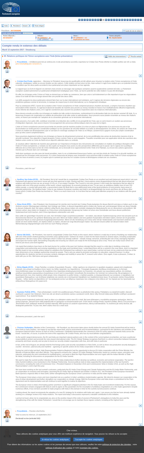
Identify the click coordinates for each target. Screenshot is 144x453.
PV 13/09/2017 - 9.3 (80, 38)
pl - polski (125, 20)
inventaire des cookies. (89, 448)
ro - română (130, 20)
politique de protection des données (116, 444)
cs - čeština (85, 20)
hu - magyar (117, 20)
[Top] (140, 76)
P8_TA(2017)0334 (115, 38)
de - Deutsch (90, 20)
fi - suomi (138, 20)
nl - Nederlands (122, 20)
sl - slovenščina (135, 20)
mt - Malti (119, 20)
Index (6, 26)
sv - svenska (141, 20)
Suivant (25, 26)
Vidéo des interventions (117, 56)
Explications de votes (81, 39)
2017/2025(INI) (16, 30)
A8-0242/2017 (8, 38)
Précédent (16, 26)
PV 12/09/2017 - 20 (44, 38)
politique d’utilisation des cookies (59, 448)
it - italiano (109, 20)
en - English (98, 20)
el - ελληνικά (95, 20)
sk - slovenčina (133, 20)
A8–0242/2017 (35, 64)
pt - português (127, 20)
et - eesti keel (93, 20)
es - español (82, 20)
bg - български (79, 20)
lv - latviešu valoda (111, 20)
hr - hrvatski (106, 20)
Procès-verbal (136, 56)
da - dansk (87, 20)
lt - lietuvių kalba (114, 20)
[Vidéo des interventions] (7, 72)
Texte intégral (39, 26)
